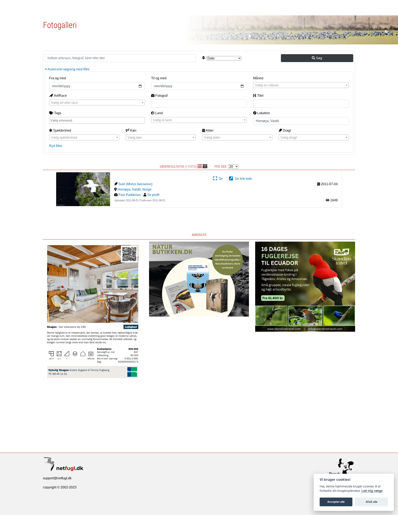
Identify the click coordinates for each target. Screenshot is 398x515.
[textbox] (301, 85)
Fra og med (57, 78)
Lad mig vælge (372, 490)
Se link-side (242, 178)
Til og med (158, 78)
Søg (318, 58)
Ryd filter (55, 146)
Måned (258, 78)
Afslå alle (371, 501)
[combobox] (301, 85)
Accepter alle (336, 501)
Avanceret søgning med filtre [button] (68, 69)
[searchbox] (97, 120)
